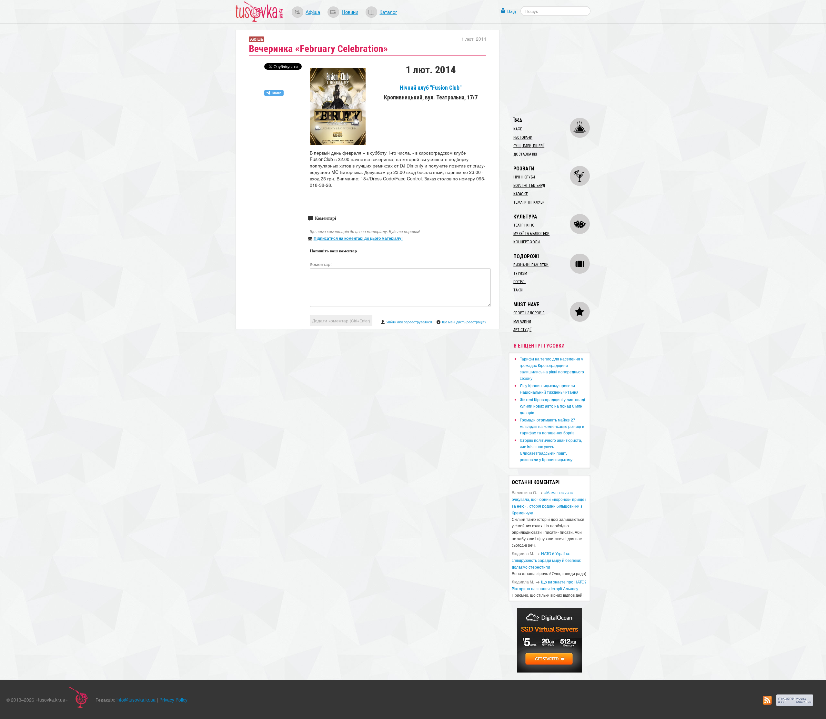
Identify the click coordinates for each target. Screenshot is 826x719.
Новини (350, 11)
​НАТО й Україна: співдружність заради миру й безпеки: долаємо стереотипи (546, 560)
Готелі (519, 281)
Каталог (388, 11)
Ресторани (522, 137)
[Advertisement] (557, 70)
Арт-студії (522, 330)
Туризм (520, 273)
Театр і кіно (524, 225)
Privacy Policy (173, 699)
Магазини (522, 321)
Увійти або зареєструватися (409, 321)
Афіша (313, 11)
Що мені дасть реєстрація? (464, 321)
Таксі (518, 290)
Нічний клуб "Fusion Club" (430, 88)
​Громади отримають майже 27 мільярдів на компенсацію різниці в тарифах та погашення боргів (552, 426)
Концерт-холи (526, 242)
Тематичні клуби (529, 202)
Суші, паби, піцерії (528, 146)
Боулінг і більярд (529, 185)
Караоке (520, 194)
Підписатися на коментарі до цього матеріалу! (358, 238)
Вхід (511, 11)
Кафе (517, 129)
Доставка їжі (525, 154)
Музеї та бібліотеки (531, 233)
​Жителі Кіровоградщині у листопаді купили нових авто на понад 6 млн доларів (552, 406)
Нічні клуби (524, 177)
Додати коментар (341, 320)
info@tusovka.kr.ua (136, 699)
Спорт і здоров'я (529, 313)
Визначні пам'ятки (531, 265)
